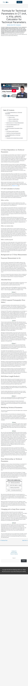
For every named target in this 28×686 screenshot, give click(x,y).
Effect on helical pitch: (13, 121)
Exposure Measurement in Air (12, 124)
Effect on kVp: (11, 117)
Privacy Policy (14, 552)
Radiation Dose (15, 185)
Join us (19, 2)
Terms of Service (14, 554)
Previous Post (3, 540)
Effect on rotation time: (13, 119)
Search (14, 558)
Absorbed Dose (9, 126)
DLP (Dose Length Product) (12, 131)
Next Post (25, 540)
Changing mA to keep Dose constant (14, 138)
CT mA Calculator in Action (12, 115)
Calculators (18, 25)
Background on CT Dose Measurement (15, 122)
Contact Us (14, 551)
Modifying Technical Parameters (13, 133)
